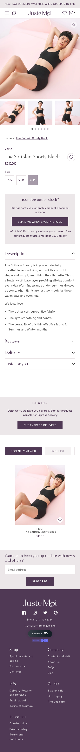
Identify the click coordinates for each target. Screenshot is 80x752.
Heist (9, 149)
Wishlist (58, 451)
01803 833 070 (47, 626)
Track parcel (18, 700)
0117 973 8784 (44, 619)
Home (8, 138)
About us (54, 661)
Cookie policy (19, 723)
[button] (32, 129)
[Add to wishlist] (71, 157)
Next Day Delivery (56, 235)
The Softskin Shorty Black (40, 531)
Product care (56, 701)
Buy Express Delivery (40, 425)
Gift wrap (16, 671)
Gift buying (55, 696)
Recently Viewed (23, 451)
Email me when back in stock (40, 221)
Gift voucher (18, 666)
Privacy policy (19, 729)
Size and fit (55, 690)
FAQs (51, 667)
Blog (50, 672)
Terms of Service (21, 705)
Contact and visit (59, 656)
